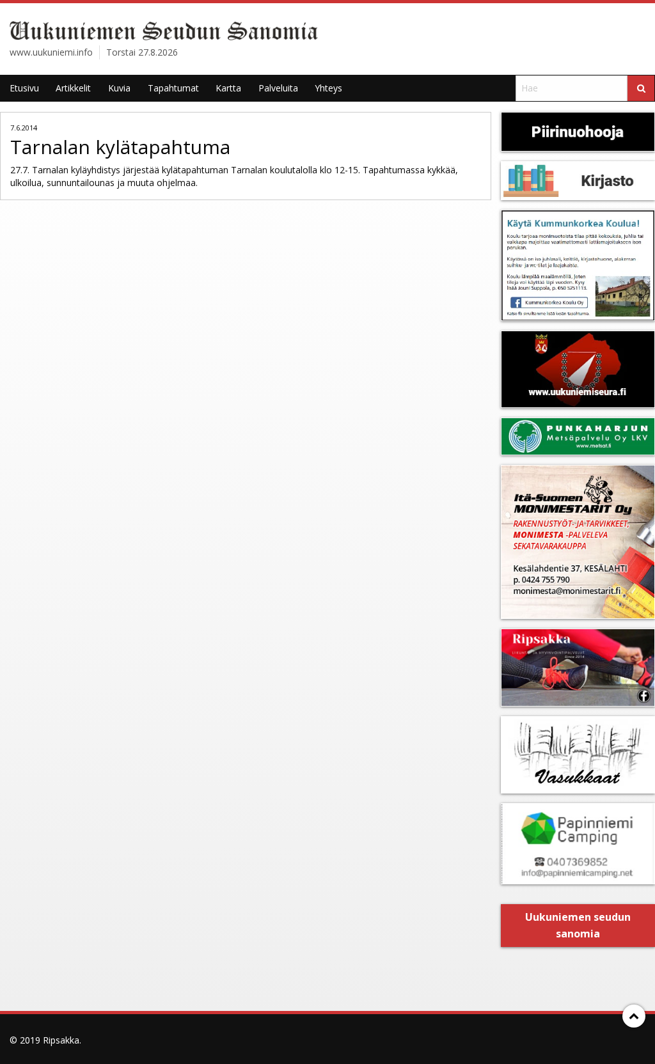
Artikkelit (73, 88)
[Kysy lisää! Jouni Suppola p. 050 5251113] (578, 265)
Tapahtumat (173, 88)
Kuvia (119, 88)
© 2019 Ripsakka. (45, 1040)
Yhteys (328, 88)
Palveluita (278, 88)
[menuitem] (24, 88)
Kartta (228, 88)
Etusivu (24, 88)
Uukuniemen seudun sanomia (578, 925)
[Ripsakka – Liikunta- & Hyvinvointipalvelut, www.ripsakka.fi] (578, 668)
